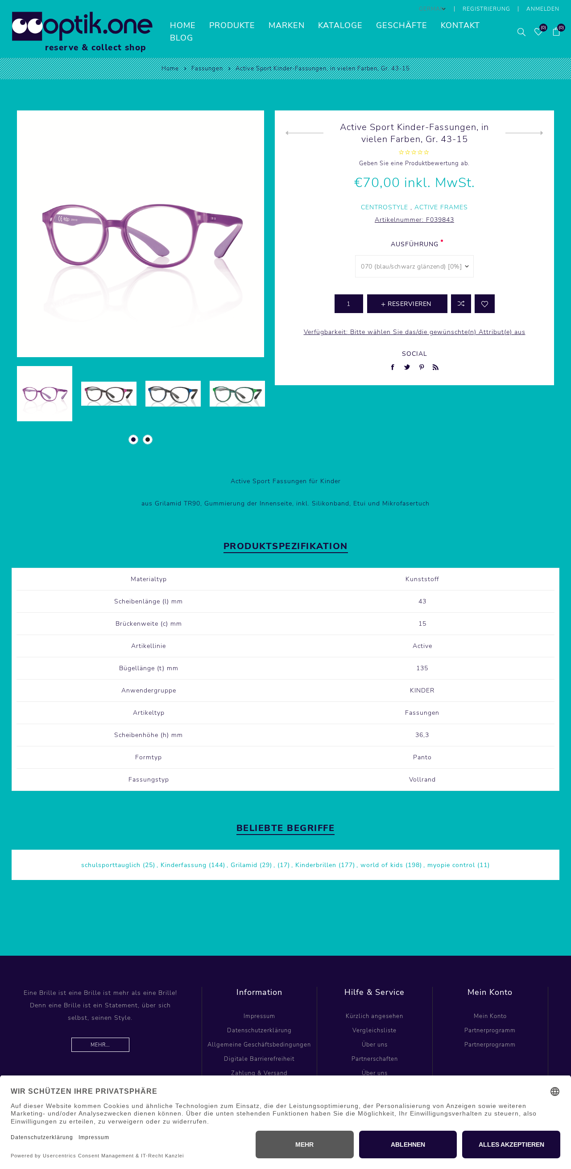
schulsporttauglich (111, 865)
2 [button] (147, 439)
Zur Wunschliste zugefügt (485, 303)
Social (414, 354)
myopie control (451, 865)
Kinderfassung (184, 865)
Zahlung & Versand (259, 1073)
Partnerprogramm (490, 1030)
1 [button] (133, 439)
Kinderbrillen (315, 865)
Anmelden (542, 8)
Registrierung (486, 8)
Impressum (259, 1016)
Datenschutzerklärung (259, 1030)
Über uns (375, 1045)
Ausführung (415, 244)
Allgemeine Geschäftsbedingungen (259, 1045)
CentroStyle (384, 207)
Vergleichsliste (374, 1030)
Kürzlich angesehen (374, 1016)
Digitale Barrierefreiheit (259, 1059)
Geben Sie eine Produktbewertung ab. (414, 163)
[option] (44, 394)
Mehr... (100, 1045)
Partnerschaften (375, 1059)
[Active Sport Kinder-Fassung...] (304, 133)
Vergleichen (461, 303)
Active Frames (441, 207)
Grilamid (244, 865)
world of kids (381, 865)
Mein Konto (490, 1016)
